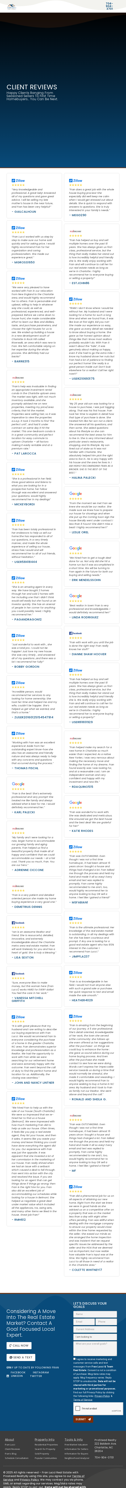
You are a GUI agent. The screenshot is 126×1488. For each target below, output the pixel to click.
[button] (19, 1345)
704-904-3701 (104, 1457)
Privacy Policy (102, 1396)
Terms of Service (82, 1399)
